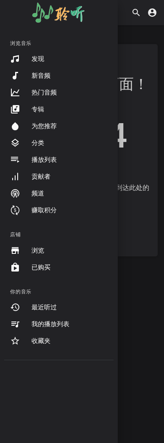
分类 (38, 143)
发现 (38, 59)
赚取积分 (44, 210)
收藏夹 (41, 341)
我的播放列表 (50, 324)
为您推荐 (44, 126)
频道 (38, 193)
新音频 (41, 75)
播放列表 (44, 159)
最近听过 (44, 307)
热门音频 (44, 92)
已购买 (41, 267)
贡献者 (41, 176)
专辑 (38, 109)
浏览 (38, 250)
